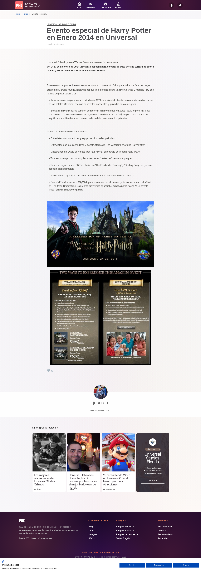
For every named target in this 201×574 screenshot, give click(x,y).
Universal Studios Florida (61, 24)
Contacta (162, 530)
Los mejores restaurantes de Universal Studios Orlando (44, 480)
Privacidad (163, 538)
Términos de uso (166, 534)
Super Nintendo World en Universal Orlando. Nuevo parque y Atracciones (117, 480)
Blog (26, 14)
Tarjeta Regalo (123, 538)
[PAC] (19, 5)
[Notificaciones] (171, 5)
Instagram (93, 534)
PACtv (91, 538)
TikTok (91, 530)
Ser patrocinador (166, 526)
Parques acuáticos (125, 530)
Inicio (18, 14)
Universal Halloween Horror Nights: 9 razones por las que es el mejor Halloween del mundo (83, 481)
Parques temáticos (125, 526)
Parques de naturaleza (127, 534)
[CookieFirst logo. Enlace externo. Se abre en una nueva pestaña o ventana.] (3, 561)
